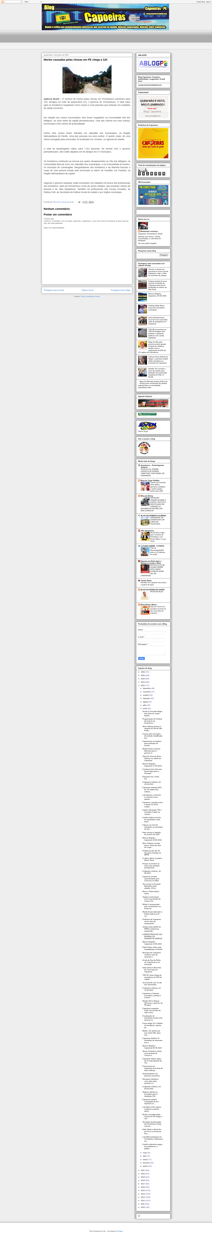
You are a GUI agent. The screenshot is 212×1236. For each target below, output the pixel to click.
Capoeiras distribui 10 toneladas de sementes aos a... (152, 1040)
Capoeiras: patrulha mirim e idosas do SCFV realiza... (152, 804)
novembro (147, 692)
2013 (143, 1197)
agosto (146, 702)
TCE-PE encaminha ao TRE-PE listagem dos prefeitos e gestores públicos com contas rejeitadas (157, 333)
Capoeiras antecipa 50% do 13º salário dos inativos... (151, 789)
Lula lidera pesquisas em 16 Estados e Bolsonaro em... (152, 1139)
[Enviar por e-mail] (83, 202)
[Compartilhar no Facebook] (90, 202)
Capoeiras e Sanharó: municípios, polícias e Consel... (151, 995)
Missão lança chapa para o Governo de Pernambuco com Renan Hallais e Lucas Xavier (158, 537)
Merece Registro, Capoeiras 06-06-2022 (152, 1047)
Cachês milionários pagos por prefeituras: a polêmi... (152, 1146)
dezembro (147, 688)
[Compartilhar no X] (88, 202)
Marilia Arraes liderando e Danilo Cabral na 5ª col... (152, 914)
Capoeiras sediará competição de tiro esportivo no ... (150, 1101)
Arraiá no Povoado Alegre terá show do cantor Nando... (152, 713)
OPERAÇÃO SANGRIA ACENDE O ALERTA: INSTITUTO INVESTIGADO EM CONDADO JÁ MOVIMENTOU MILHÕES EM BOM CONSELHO (153, 504)
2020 (143, 1174)
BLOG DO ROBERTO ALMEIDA (153, 516)
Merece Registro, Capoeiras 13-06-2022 (152, 943)
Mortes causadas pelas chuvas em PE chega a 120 (152, 1116)
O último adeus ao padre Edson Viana (152, 859)
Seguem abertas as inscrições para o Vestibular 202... (150, 1094)
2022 (143, 685)
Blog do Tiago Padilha (150, 480)
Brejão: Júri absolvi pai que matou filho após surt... (151, 1033)
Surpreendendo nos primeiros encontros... (151, 1075)
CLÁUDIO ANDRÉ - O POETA (152, 546)
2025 (143, 675)
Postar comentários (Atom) (90, 296)
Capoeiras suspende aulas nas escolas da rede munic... (151, 1010)
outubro (146, 695)
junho (145, 708)
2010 (143, 1207)
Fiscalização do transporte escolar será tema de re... (152, 1018)
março (145, 1159)
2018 (143, 1180)
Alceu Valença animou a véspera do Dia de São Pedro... (152, 728)
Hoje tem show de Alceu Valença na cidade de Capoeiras (151, 758)
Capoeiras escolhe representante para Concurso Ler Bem (150, 879)
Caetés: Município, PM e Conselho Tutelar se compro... (151, 812)
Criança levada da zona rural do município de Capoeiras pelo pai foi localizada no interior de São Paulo (157, 285)
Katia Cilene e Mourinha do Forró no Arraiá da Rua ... (151, 1131)
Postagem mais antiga (120, 290)
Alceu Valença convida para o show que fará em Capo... (151, 845)
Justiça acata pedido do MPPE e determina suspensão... (151, 929)
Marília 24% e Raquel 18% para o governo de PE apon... (152, 1003)
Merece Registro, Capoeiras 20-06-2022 (152, 839)
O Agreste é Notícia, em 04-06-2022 (151, 1088)
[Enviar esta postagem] (79, 202)
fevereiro (146, 1163)
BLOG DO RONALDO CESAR (152, 590)
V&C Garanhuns (147, 531)
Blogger (120, 1231)
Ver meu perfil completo (147, 243)
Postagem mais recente (54, 290)
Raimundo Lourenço (149, 231)
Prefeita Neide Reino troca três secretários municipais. (156, 308)
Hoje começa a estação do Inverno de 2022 (151, 833)
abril (145, 1156)
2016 (143, 1187)
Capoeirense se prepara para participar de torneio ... (151, 743)
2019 (143, 1177)
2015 (143, 1190)
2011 (143, 1204)
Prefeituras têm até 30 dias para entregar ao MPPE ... (151, 853)
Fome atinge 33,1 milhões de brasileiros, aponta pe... (152, 1025)
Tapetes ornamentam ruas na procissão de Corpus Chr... (151, 899)
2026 (143, 672)
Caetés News (146, 581)
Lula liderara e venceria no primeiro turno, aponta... (151, 797)
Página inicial (87, 290)
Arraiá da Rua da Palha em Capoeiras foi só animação (151, 962)
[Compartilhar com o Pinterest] (93, 202)
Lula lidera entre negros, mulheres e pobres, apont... (151, 1109)
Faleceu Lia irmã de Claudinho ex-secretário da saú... (152, 827)
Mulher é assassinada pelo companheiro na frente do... (151, 906)
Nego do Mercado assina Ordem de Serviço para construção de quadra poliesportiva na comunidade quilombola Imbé (152, 384)
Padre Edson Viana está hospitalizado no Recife (152, 948)
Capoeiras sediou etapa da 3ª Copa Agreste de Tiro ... (152, 1061)
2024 (143, 679)
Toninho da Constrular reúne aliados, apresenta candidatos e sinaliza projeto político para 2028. (158, 487)
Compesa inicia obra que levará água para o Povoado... (152, 771)
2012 (143, 1200)
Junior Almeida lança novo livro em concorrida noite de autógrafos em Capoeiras (157, 321)
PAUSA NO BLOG (156, 592)
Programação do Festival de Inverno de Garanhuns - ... (152, 721)
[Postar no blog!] (86, 202)
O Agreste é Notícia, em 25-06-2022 (151, 783)
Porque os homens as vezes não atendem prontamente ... (151, 866)
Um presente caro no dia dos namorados (152, 984)
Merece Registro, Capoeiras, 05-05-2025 (157, 295)
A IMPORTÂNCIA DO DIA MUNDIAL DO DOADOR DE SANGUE (152, 936)
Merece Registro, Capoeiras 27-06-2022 (152, 765)
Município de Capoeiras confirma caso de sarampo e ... (151, 955)
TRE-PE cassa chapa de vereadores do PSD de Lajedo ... (152, 977)
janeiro (146, 1166)
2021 (143, 1170)
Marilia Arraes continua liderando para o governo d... (151, 751)
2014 (143, 1194)
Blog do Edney (147, 496)
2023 (143, 682)
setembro (147, 698)
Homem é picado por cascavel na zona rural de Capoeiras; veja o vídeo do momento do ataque (158, 272)
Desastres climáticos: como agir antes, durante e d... (150, 1081)
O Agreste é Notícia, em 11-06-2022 (151, 989)
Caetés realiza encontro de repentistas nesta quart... (151, 819)
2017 (143, 1184)
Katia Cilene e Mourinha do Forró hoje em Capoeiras (151, 970)
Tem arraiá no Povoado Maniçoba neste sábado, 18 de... (151, 886)
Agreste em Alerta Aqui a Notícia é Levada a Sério (151, 562)
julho (145, 705)
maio (145, 1153)
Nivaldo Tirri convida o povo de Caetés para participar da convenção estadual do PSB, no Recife (157, 373)
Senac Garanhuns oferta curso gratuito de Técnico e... (152, 1053)
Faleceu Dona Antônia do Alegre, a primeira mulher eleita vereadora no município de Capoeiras (158, 360)
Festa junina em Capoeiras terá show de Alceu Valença (152, 1068)
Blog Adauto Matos (149, 605)
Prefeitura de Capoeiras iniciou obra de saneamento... (151, 921)
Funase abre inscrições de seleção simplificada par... (152, 736)
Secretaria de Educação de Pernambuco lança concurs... (151, 1124)
